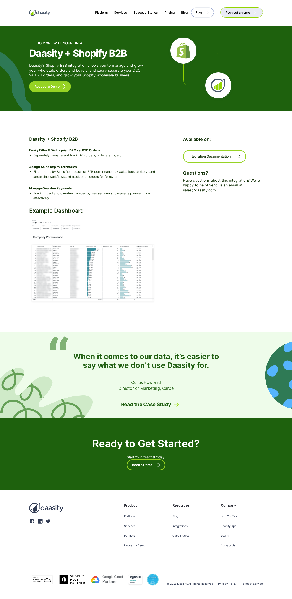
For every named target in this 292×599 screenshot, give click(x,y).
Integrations (180, 526)
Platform (129, 516)
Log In (225, 535)
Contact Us (228, 545)
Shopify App (228, 526)
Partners (129, 535)
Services (129, 526)
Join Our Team (230, 516)
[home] (39, 12)
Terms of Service (252, 583)
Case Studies (180, 535)
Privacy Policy (227, 583)
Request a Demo (134, 545)
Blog (175, 516)
